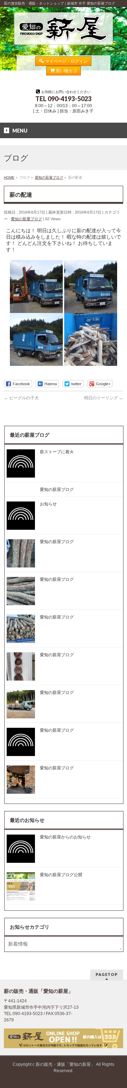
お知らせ (48, 504)
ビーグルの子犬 (21, 397)
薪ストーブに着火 (57, 451)
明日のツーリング (103, 397)
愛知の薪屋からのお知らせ (65, 837)
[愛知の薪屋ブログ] (63, 39)
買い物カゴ (66, 70)
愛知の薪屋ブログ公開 (61, 874)
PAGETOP (107, 974)
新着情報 (18, 944)
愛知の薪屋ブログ (26, 219)
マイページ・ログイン (66, 61)
